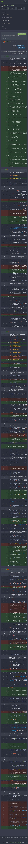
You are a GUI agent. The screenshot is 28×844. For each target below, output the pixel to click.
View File (23, 56)
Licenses (12, 842)
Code (4, 12)
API (15, 842)
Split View (14, 53)
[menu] (5, 842)
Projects (6, 20)
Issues (5, 14)
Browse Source (22, 33)
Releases (6, 23)
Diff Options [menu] (21, 53)
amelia (5, 6)
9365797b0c (20, 45)
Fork (21, 8)
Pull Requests (7, 17)
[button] (2, 56)
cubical (12, 6)
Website (19, 842)
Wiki (4, 26)
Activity (5, 28)
